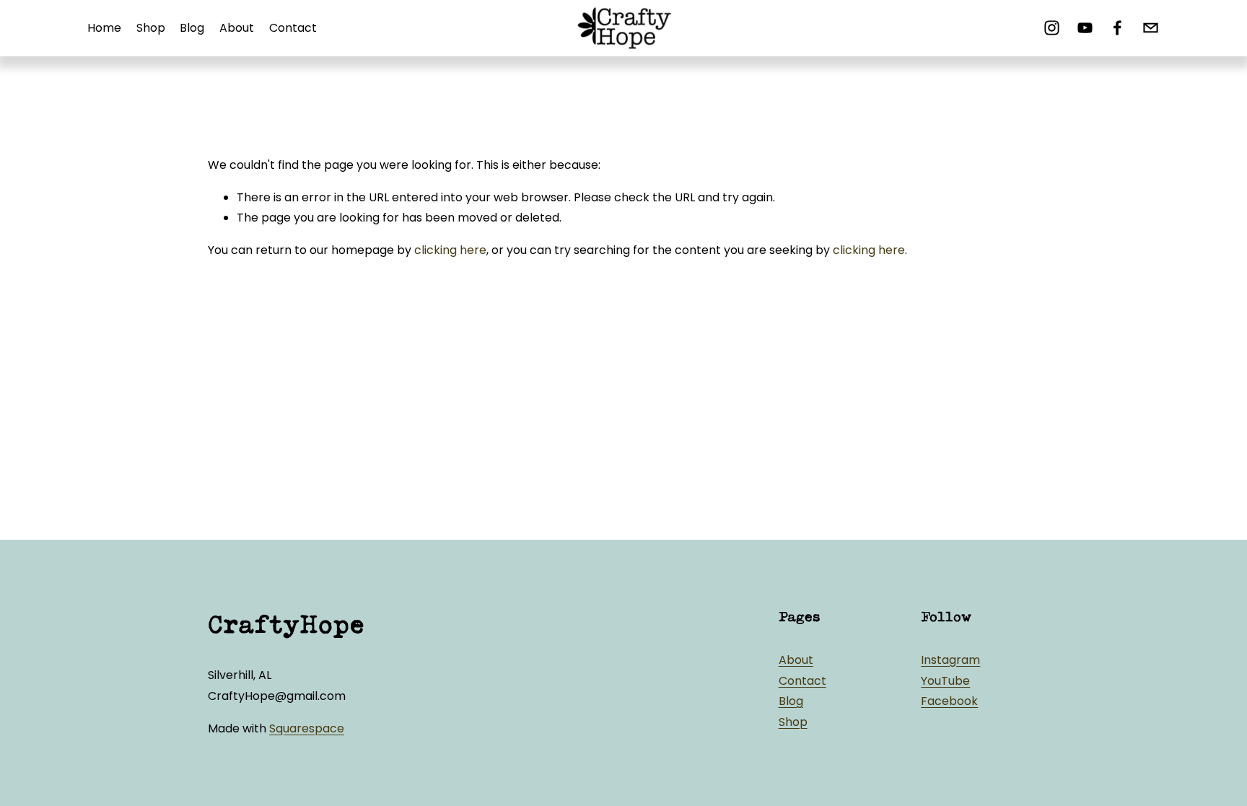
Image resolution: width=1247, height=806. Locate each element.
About (236, 27)
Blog (192, 27)
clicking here (450, 250)
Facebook (949, 701)
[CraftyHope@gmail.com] (1151, 28)
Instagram (950, 660)
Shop (150, 27)
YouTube (945, 681)
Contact (293, 27)
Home (104, 27)
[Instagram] (1052, 28)
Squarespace (306, 728)
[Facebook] (1117, 28)
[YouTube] (1085, 28)
